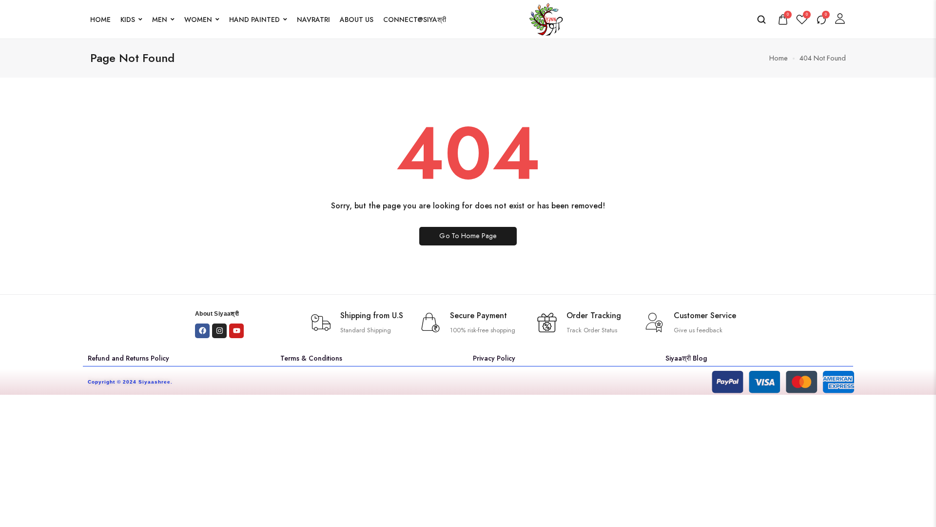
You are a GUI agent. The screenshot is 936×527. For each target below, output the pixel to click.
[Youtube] (236, 331)
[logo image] (546, 18)
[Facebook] (202, 331)
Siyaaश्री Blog (686, 358)
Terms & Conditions (311, 358)
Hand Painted (254, 19)
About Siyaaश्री (217, 313)
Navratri (313, 19)
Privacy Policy (494, 358)
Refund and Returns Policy (128, 358)
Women (198, 19)
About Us (356, 19)
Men (159, 19)
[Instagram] (219, 331)
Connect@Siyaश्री (414, 19)
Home (100, 19)
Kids (127, 19)
